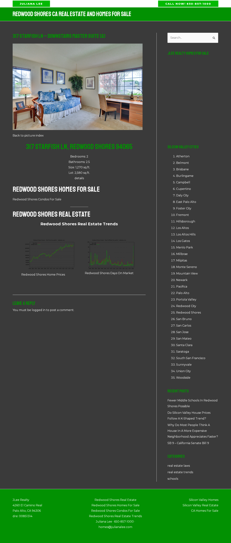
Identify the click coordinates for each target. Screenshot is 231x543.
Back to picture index (28, 135)
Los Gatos (183, 241)
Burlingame (184, 176)
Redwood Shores (188, 312)
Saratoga (182, 351)
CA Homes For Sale (204, 510)
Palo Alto (182, 293)
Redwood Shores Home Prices (43, 274)
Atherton (182, 156)
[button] (31, 4)
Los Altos (182, 228)
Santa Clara (184, 345)
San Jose (182, 332)
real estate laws (178, 465)
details (79, 178)
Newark (182, 280)
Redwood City (186, 306)
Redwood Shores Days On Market (109, 273)
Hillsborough (185, 221)
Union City (183, 371)
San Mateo (183, 338)
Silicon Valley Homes (203, 500)
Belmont (182, 163)
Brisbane (182, 169)
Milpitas (181, 260)
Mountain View (187, 273)
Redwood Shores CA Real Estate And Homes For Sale (72, 14)
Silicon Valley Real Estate (200, 505)
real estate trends (180, 472)
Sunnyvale (184, 364)
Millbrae (182, 254)
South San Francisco (190, 358)
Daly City (182, 195)
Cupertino (183, 189)
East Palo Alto (186, 202)
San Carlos (183, 325)
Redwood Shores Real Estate (51, 214)
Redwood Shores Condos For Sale (37, 199)
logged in (38, 310)
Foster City (183, 208)
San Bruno (184, 319)
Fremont (182, 215)
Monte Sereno (186, 267)
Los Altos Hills (185, 234)
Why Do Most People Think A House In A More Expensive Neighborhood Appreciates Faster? (192, 430)
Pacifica (181, 286)
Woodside (183, 377)
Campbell (183, 182)
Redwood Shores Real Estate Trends (79, 224)
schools (172, 478)
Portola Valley (186, 299)
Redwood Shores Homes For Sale (56, 189)
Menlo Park (184, 247)
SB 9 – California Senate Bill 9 (188, 443)
